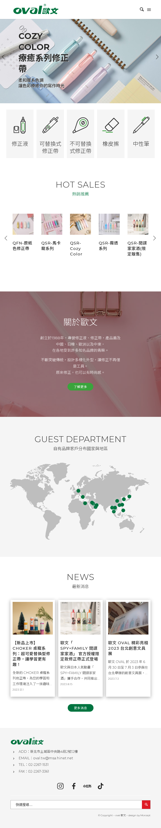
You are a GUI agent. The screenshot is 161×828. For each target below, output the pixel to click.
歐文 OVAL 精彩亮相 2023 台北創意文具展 (128, 648)
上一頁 (3, 57)
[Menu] (149, 9)
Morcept (145, 815)
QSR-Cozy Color (76, 248)
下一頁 (157, 57)
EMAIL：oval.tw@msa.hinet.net (46, 758)
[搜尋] (140, 9)
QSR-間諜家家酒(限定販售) (137, 248)
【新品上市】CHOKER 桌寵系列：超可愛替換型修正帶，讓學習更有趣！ (31, 653)
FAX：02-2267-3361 (34, 771)
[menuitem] (140, 9)
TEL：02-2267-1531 (34, 765)
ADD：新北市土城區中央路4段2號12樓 (48, 752)
